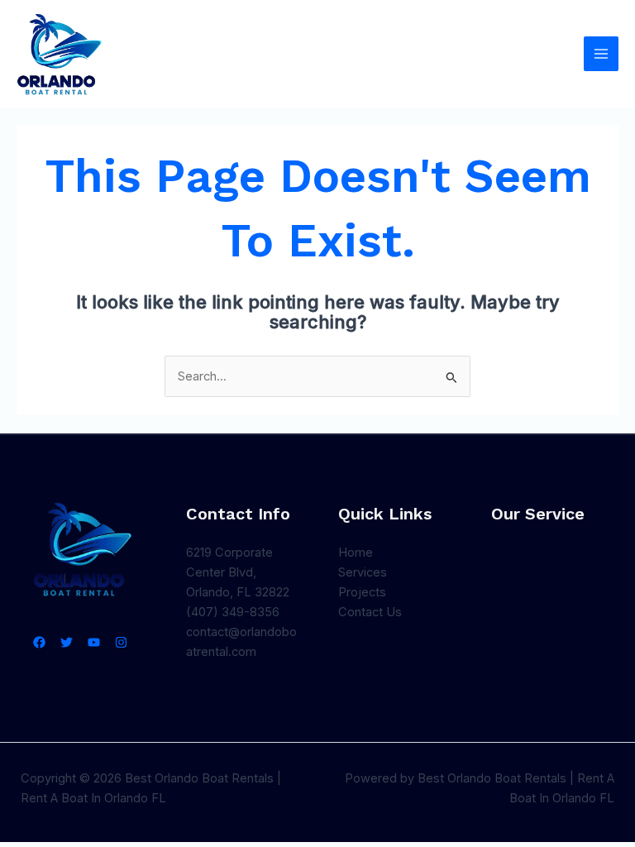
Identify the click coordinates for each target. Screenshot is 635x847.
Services (362, 572)
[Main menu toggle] (601, 53)
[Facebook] (39, 642)
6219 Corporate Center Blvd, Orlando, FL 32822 (237, 572)
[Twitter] (66, 642)
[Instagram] (121, 642)
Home (355, 552)
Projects (362, 592)
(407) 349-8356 (232, 612)
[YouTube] (94, 642)
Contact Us (370, 612)
